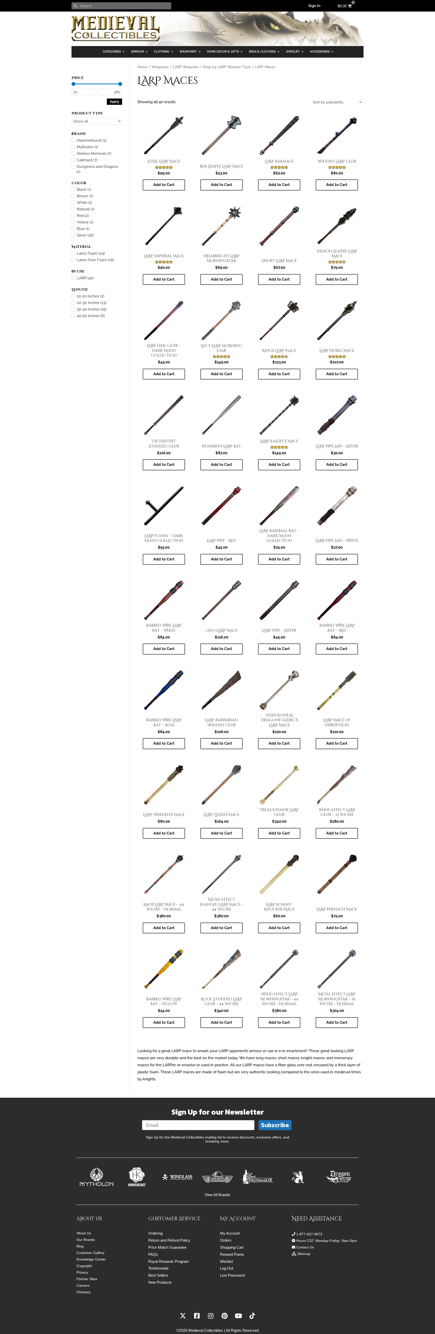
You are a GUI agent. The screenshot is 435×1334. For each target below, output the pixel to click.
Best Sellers (158, 1275)
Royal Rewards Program (168, 1261)
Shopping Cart (231, 1247)
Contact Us (305, 1247)
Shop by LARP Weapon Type (226, 67)
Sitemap (303, 1254)
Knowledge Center (91, 1259)
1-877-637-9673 (309, 1234)
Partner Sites (87, 1279)
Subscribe (275, 1125)
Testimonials (158, 1268)
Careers (83, 1285)
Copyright (84, 1266)
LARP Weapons (185, 67)
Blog (80, 1246)
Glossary (84, 1292)
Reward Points (232, 1254)
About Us (84, 1233)
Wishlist (226, 1261)
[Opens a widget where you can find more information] (416, 1325)
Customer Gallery (90, 1253)
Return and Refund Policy (169, 1240)
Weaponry (160, 67)
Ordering (155, 1233)
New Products (160, 1282)
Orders (226, 1240)
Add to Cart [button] (163, 184)
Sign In (314, 6)
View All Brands (217, 1195)
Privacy (82, 1272)
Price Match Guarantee (167, 1247)
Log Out (226, 1268)
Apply (114, 101)
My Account (230, 1233)
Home (142, 67)
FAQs (153, 1254)
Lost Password (232, 1275)
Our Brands (86, 1240)
